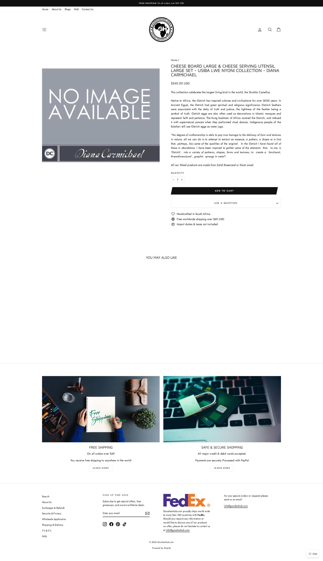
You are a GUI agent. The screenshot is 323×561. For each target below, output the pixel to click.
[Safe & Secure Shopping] (222, 409)
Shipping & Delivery (52, 525)
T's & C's (46, 530)
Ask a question (225, 203)
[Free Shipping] (101, 409)
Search (45, 496)
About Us (56, 9)
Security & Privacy (51, 513)
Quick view (71, 320)
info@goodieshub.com (178, 530)
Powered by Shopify (161, 548)
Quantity (177, 173)
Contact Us (87, 9)
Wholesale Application (54, 519)
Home (45, 9)
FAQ (76, 9)
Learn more (101, 468)
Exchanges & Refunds (53, 508)
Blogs (68, 9)
